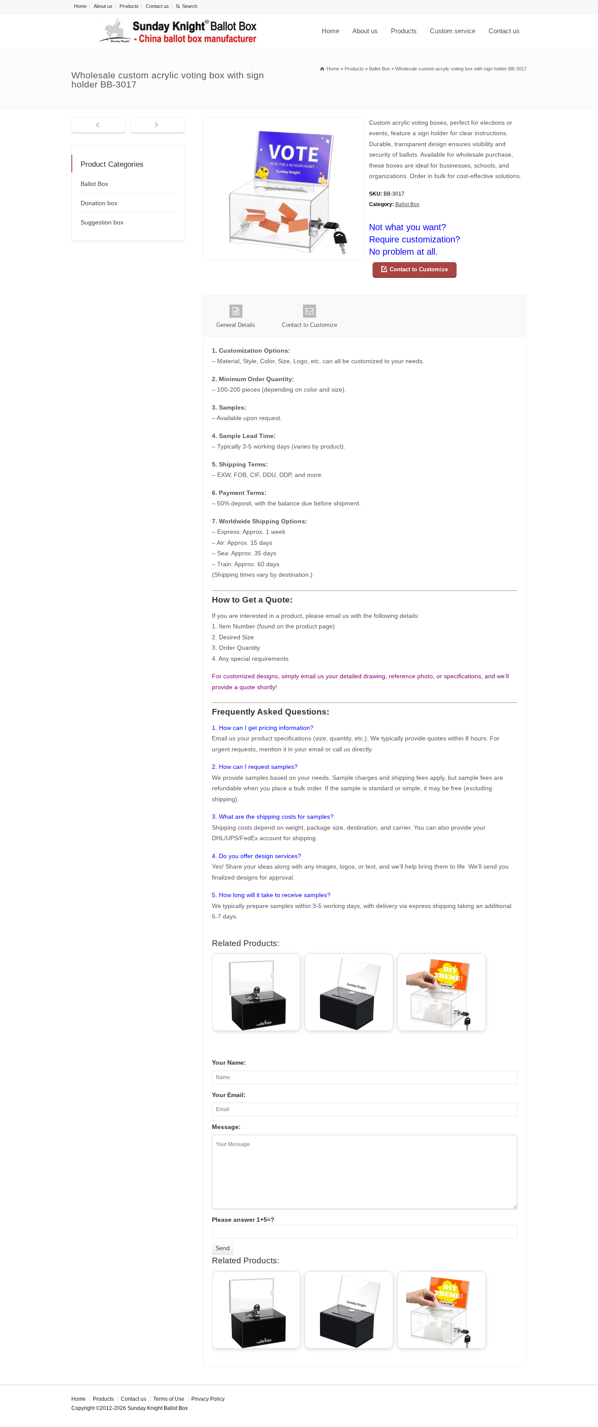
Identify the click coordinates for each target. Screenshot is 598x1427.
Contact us (157, 6)
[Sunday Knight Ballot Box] (179, 31)
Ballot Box (407, 204)
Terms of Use (168, 1399)
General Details (235, 325)
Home (80, 6)
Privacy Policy (208, 1399)
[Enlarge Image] (283, 123)
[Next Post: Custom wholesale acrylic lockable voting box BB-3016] (157, 125)
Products (129, 6)
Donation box (99, 203)
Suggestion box (102, 222)
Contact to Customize (419, 269)
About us (103, 6)
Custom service (452, 31)
